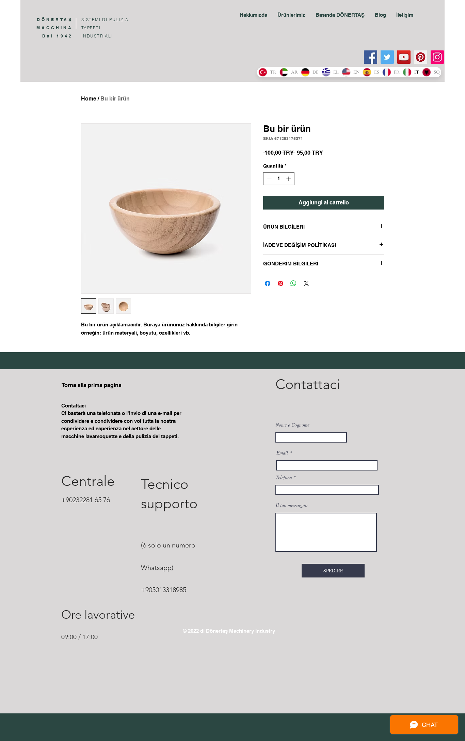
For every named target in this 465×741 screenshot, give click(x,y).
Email (282, 452)
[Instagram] (437, 57)
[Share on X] (306, 283)
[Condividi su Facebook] (267, 283)
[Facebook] (370, 57)
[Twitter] (387, 57)
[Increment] (289, 179)
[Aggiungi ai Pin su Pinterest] (280, 283)
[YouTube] (404, 57)
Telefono (284, 477)
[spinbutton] (279, 179)
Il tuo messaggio (291, 505)
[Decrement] (268, 179)
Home (88, 98)
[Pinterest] (420, 57)
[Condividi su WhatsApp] (293, 283)
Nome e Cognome (292, 424)
